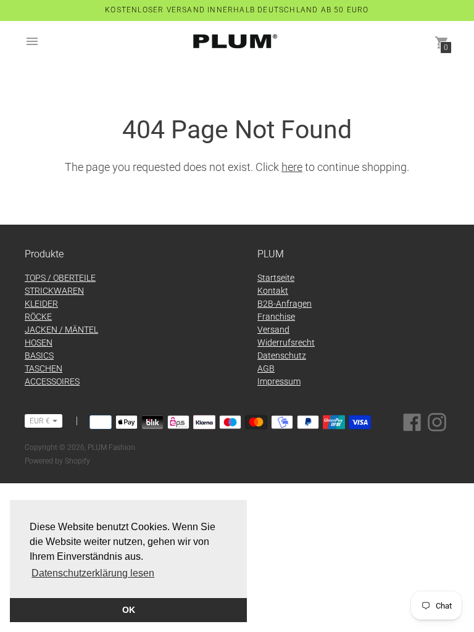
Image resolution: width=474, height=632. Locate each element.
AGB (266, 368)
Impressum (279, 381)
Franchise (276, 317)
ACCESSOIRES (52, 381)
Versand (273, 330)
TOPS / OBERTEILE (60, 278)
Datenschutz (281, 355)
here (291, 166)
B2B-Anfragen (284, 304)
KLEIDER (41, 304)
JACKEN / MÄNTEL (61, 330)
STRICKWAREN (54, 291)
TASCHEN (43, 368)
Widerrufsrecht (286, 342)
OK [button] (128, 610)
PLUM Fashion (111, 447)
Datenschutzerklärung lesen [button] (92, 573)
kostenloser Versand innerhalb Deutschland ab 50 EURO (236, 10)
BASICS (39, 355)
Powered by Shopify (57, 461)
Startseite (275, 278)
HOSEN (38, 342)
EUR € (40, 421)
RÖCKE (38, 317)
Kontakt (272, 291)
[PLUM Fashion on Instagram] (437, 421)
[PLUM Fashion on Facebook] (412, 421)
